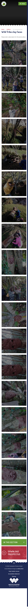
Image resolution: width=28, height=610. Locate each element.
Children (9, 29)
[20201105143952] (14, 131)
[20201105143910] (14, 210)
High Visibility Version (14, 571)
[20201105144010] (14, 105)
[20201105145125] (14, 445)
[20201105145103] (14, 393)
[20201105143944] (14, 157)
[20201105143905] (14, 236)
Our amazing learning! (17, 29)
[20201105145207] (14, 524)
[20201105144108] (14, 52)
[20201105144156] (14, 288)
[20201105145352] (14, 262)
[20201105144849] (14, 367)
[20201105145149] (14, 472)
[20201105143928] (14, 183)
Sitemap (14, 576)
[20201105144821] (14, 314)
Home (2, 29)
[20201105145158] (14, 498)
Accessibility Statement (14, 574)
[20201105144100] (14, 79)
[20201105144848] (14, 341)
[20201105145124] (14, 419)
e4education (20, 568)
